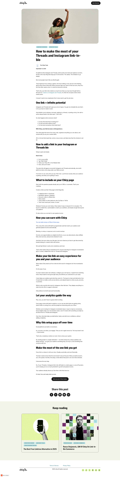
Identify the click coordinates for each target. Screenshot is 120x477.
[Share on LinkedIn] (60, 394)
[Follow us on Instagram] (83, 470)
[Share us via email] (68, 394)
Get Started (95, 3)
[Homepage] (23, 3)
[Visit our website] (96, 470)
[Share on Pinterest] (64, 394)
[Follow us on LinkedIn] (93, 470)
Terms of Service (54, 465)
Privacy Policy (66, 465)
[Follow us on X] (89, 470)
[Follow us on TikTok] (86, 470)
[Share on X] (56, 394)
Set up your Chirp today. (60, 379)
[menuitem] (54, 465)
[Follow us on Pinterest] (99, 470)
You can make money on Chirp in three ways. (47, 222)
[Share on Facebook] (51, 394)
